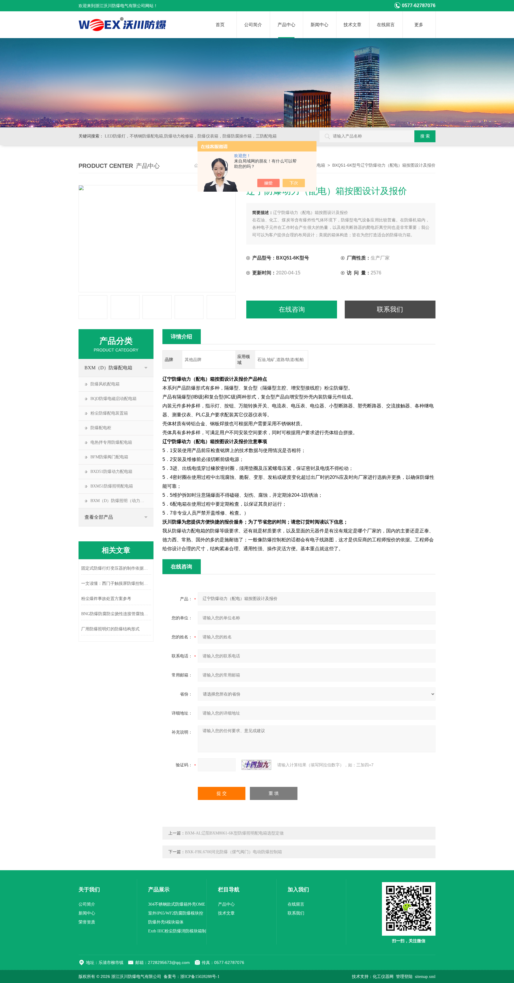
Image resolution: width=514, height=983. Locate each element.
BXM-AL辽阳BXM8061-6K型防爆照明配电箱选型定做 (234, 833)
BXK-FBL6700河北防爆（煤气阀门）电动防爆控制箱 (233, 852)
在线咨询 (292, 309)
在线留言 (386, 24)
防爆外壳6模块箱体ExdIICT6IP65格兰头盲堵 (171, 923)
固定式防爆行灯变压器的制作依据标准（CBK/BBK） (116, 568)
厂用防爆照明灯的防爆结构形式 (110, 629)
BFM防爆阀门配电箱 (109, 457)
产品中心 (286, 24)
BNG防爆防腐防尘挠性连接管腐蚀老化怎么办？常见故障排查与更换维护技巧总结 (116, 614)
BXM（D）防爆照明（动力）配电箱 (121, 500)
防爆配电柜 (100, 428)
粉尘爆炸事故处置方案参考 (106, 598)
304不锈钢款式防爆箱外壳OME (176, 904)
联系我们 (390, 309)
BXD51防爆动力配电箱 (111, 471)
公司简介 (253, 24)
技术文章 (352, 24)
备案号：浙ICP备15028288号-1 (192, 976)
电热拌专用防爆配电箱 (111, 442)
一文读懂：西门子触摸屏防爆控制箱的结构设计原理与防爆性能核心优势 (116, 583)
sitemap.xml (425, 976)
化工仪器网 (383, 976)
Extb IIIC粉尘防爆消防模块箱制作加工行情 (177, 932)
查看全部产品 (98, 517)
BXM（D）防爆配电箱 (108, 367)
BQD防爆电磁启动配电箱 (113, 398)
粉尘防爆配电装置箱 (109, 413)
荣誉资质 (87, 922)
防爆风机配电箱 (105, 384)
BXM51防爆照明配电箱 (111, 486)
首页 (220, 24)
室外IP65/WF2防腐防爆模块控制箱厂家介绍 (175, 914)
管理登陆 (404, 976)
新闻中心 (319, 24)
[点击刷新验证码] (256, 765)
